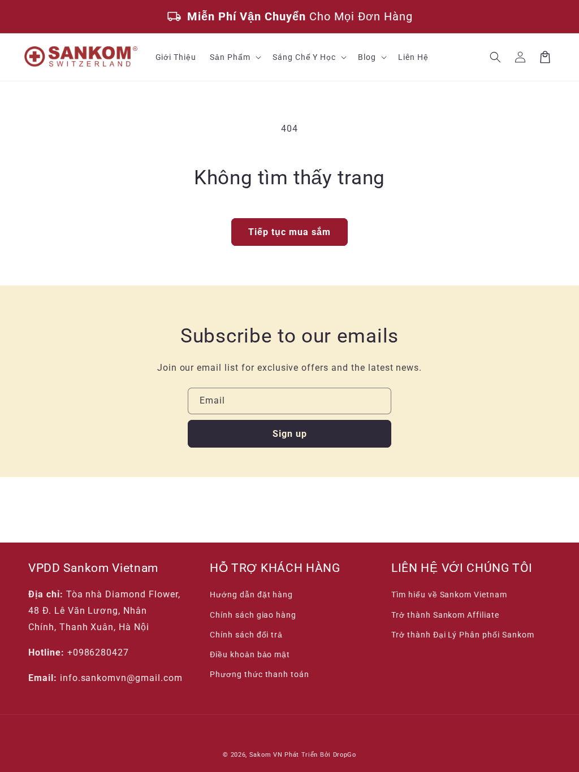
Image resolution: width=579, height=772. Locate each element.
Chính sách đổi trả (246, 634)
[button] (234, 57)
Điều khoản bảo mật (250, 654)
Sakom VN (266, 754)
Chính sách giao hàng (253, 614)
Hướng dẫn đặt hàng (251, 594)
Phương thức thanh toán (259, 674)
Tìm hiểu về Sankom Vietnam (449, 594)
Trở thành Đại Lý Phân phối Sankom (462, 634)
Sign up (290, 433)
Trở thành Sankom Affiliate (445, 614)
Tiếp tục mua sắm (289, 232)
